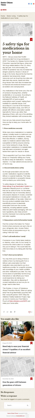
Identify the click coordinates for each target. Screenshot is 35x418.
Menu (5, 10)
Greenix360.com (20, 416)
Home (3, 16)
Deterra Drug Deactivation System (16, 186)
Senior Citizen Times (7, 4)
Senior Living (11, 16)
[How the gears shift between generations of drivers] (17, 367)
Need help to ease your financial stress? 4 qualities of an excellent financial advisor (16, 349)
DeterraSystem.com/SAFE (18, 301)
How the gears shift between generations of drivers (14, 383)
